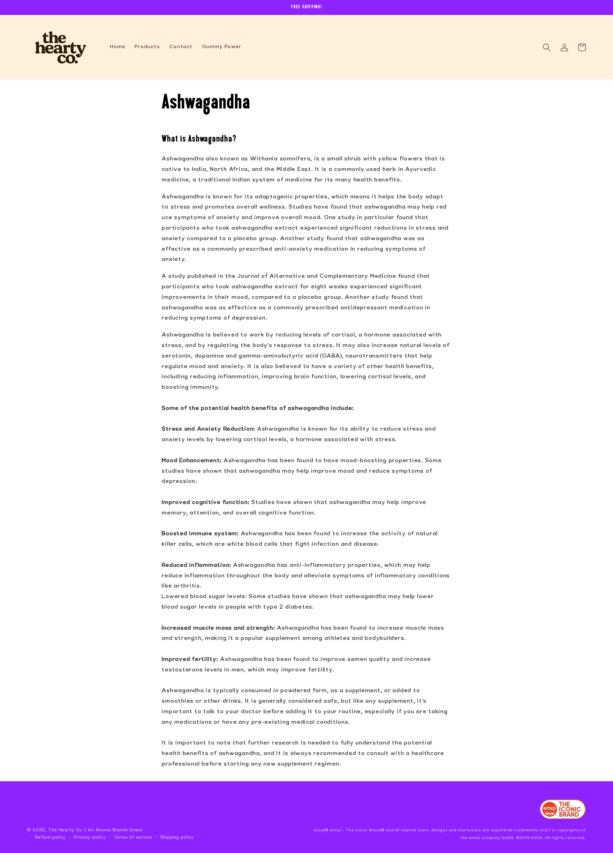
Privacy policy (90, 838)
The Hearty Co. (65, 830)
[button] (547, 47)
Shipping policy (177, 838)
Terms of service (133, 838)
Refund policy (50, 838)
